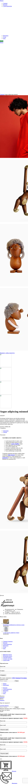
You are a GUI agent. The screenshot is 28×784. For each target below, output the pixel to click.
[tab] (15, 431)
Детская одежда (7, 657)
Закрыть (2, 697)
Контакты (5, 645)
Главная (2, 94)
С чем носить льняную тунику (11, 632)
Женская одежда (7, 654)
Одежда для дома (7, 658)
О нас (4, 647)
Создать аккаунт (4, 705)
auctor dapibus (15, 443)
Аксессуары (6, 660)
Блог (4, 648)
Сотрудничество (7, 644)
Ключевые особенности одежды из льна (13, 624)
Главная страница (8, 641)
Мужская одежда (7, 656)
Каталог (5, 642)
